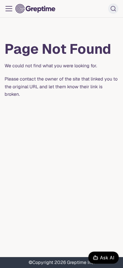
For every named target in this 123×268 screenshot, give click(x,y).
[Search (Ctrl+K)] (113, 8)
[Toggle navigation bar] (9, 8)
